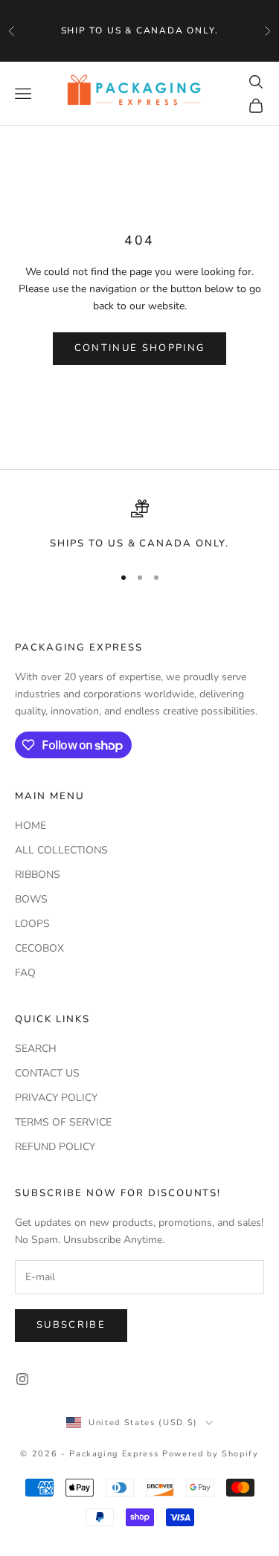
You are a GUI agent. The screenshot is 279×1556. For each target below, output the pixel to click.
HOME (30, 826)
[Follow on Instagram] (22, 1379)
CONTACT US (47, 1073)
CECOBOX (39, 948)
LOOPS (32, 924)
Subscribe (71, 1324)
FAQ (25, 973)
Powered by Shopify (210, 1453)
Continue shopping (139, 348)
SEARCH (36, 1049)
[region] (139, 526)
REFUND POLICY (55, 1147)
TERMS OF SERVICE (63, 1122)
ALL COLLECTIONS (61, 850)
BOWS (31, 899)
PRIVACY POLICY (56, 1098)
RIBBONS (37, 875)
